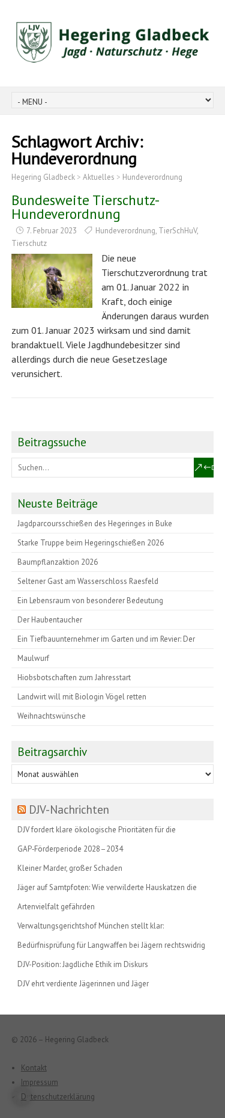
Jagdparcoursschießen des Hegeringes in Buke (94, 523)
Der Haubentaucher (49, 620)
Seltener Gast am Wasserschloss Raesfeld (87, 581)
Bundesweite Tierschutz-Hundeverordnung (85, 207)
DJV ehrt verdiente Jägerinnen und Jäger (83, 983)
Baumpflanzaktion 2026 (57, 562)
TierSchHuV (177, 231)
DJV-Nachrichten (69, 809)
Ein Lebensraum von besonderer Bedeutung (90, 600)
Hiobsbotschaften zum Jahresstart (74, 677)
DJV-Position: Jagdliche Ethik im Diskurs (82, 964)
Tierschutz (29, 243)
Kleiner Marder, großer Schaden (69, 868)
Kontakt (34, 1068)
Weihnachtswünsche (51, 716)
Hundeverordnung (125, 231)
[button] (21, 1096)
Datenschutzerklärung (58, 1097)
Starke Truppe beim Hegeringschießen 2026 (90, 543)
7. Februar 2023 (51, 231)
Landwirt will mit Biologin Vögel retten (81, 697)
